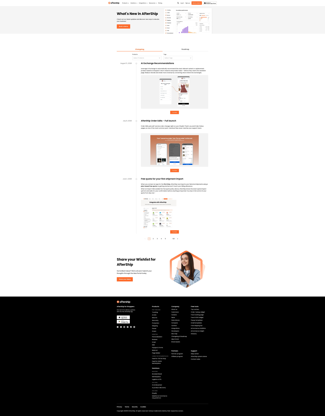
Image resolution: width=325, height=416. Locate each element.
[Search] (178, 3)
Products (135, 54)
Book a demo (197, 3)
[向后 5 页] (169, 238)
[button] (146, 58)
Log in (182, 3)
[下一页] (177, 238)
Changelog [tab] (139, 49)
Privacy (119, 407)
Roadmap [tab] (185, 49)
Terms (127, 407)
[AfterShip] (114, 3)
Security (135, 407)
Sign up (187, 3)
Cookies (143, 407)
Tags (165, 54)
